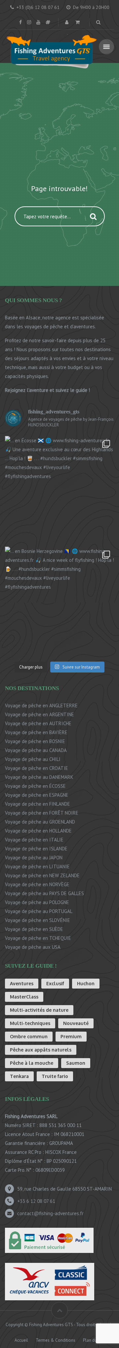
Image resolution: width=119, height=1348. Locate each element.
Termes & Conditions (55, 1340)
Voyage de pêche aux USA (32, 947)
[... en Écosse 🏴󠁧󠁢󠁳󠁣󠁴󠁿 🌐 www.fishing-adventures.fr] (59, 490)
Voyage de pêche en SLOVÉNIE (37, 920)
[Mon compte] (67, 22)
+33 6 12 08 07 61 (36, 1201)
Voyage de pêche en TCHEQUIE (38, 938)
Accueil (21, 1340)
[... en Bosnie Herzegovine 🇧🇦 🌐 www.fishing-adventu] (59, 601)
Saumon (75, 1063)
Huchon (86, 983)
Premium (71, 1036)
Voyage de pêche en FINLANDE (37, 804)
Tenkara (19, 1076)
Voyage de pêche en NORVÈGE (37, 884)
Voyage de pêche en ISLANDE (36, 848)
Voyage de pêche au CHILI (32, 759)
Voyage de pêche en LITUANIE (37, 866)
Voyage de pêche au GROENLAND (40, 822)
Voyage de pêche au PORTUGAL (38, 911)
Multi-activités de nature (39, 1010)
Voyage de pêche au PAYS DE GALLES (44, 893)
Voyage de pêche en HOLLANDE (38, 831)
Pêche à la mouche (31, 1063)
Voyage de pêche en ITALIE (34, 839)
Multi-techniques (30, 1023)
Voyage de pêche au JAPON (33, 857)
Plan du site (93, 1340)
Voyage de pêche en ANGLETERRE (41, 705)
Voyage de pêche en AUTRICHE (38, 723)
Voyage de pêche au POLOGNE (37, 902)
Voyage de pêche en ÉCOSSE (35, 786)
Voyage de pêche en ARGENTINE (39, 714)
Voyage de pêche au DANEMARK (39, 777)
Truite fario (55, 1076)
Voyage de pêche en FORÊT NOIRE (41, 813)
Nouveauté (76, 1023)
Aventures (21, 983)
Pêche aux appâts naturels (40, 1049)
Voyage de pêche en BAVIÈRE (36, 732)
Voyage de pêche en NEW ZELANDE (42, 875)
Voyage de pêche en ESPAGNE (36, 795)
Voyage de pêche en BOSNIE (35, 741)
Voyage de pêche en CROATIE (36, 768)
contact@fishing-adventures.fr (50, 1213)
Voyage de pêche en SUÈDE (34, 929)
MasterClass (24, 996)
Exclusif (55, 983)
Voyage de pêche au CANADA (36, 750)
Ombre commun (29, 1036)
